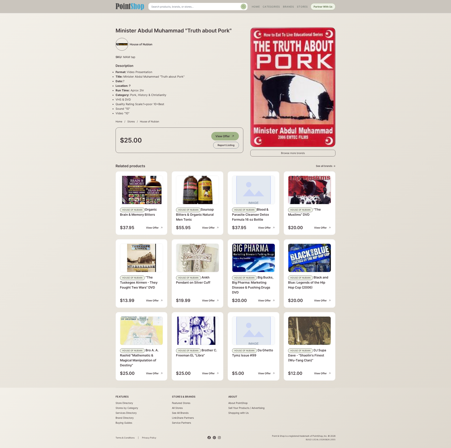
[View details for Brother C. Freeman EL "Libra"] (197, 330)
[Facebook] (209, 437)
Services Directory (126, 412)
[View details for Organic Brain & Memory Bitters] (141, 190)
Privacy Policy (149, 437)
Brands (288, 6)
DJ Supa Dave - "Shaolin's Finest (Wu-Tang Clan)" (307, 355)
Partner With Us (323, 6)
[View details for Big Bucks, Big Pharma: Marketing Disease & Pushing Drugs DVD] (253, 258)
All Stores (177, 407)
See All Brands (180, 412)
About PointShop (238, 402)
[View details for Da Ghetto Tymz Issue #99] (253, 330)
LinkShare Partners (183, 417)
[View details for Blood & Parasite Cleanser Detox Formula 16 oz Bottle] (253, 190)
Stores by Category (127, 407)
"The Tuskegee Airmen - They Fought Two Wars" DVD (138, 282)
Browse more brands (293, 153)
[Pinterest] (214, 437)
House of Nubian (149, 121)
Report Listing (226, 145)
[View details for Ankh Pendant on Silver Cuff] (197, 258)
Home (256, 6)
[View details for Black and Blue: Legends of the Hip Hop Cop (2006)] (309, 258)
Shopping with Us (238, 412)
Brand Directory (125, 417)
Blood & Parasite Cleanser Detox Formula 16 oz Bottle (250, 214)
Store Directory (124, 402)
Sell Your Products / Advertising (246, 407)
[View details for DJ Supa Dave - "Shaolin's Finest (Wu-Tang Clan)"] (309, 330)
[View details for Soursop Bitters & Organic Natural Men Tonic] (197, 190)
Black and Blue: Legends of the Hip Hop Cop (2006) (308, 282)
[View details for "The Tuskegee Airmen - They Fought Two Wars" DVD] (141, 258)
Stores (302, 6)
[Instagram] (219, 437)
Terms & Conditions (125, 437)
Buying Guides (124, 422)
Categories (271, 6)
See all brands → (325, 165)
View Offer (222, 136)
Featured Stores (181, 402)
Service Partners (181, 422)
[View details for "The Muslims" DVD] (309, 190)
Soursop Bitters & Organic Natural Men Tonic (195, 214)
